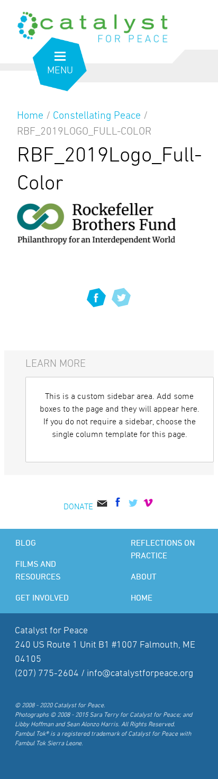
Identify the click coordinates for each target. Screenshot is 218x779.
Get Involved (42, 598)
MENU (60, 70)
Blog (25, 543)
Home (30, 115)
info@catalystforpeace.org (140, 673)
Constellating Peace (97, 115)
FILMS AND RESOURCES (37, 571)
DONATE (78, 506)
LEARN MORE (55, 363)
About (144, 577)
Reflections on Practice (163, 549)
